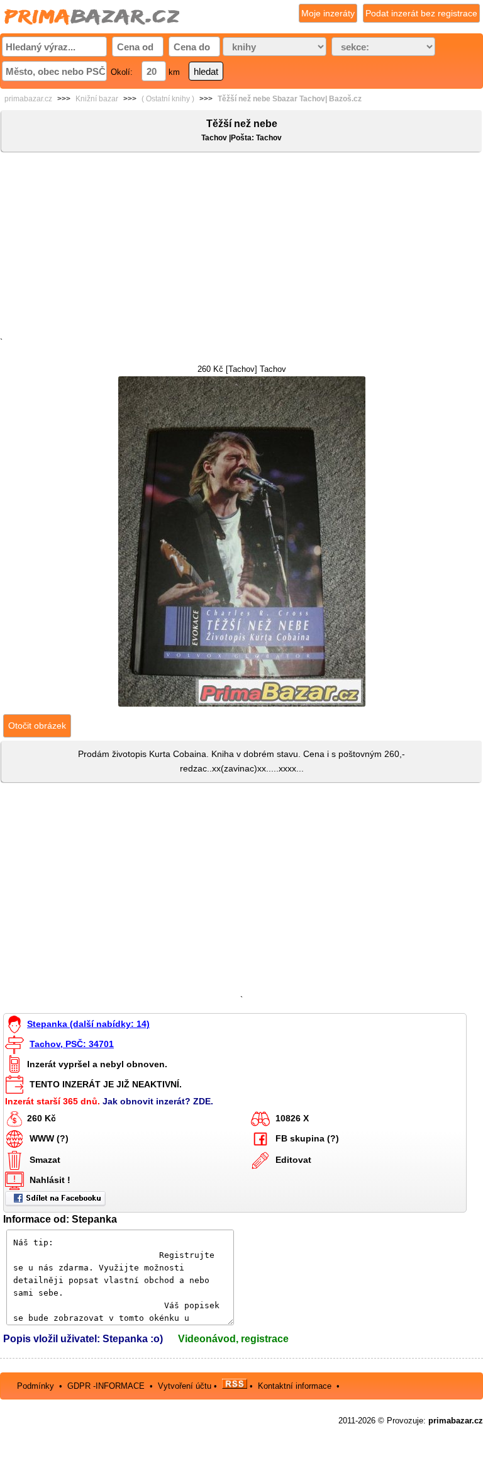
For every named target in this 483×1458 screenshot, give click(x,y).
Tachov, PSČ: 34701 (72, 1044)
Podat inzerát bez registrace (421, 13)
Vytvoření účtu (184, 1386)
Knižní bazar (96, 98)
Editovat (293, 1160)
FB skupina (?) (307, 1138)
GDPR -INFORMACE (107, 1386)
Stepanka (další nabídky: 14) (88, 1024)
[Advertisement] (241, 247)
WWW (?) (49, 1138)
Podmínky (35, 1386)
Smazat (45, 1160)
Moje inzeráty (328, 13)
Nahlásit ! (50, 1180)
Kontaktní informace (294, 1386)
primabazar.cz (28, 98)
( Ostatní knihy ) (168, 98)
